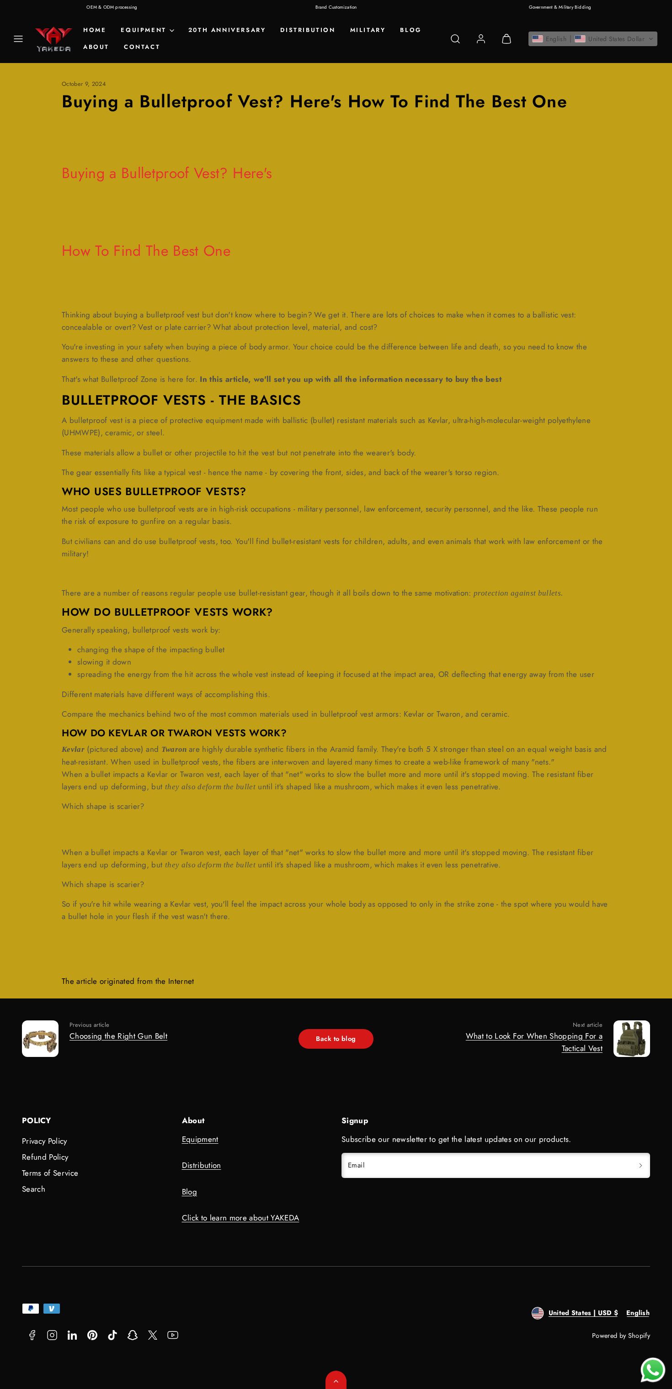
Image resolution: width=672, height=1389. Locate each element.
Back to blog (336, 1038)
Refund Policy (45, 1156)
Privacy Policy (44, 1140)
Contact (142, 46)
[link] (481, 39)
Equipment (200, 1139)
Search (33, 1188)
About (96, 46)
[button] (18, 39)
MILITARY (368, 30)
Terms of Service (50, 1172)
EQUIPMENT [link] (143, 30)
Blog (410, 30)
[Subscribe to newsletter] (640, 1165)
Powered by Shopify (621, 1335)
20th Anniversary (227, 30)
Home (94, 30)
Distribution (307, 30)
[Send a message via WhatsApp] (653, 1370)
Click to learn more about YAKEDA (240, 1217)
